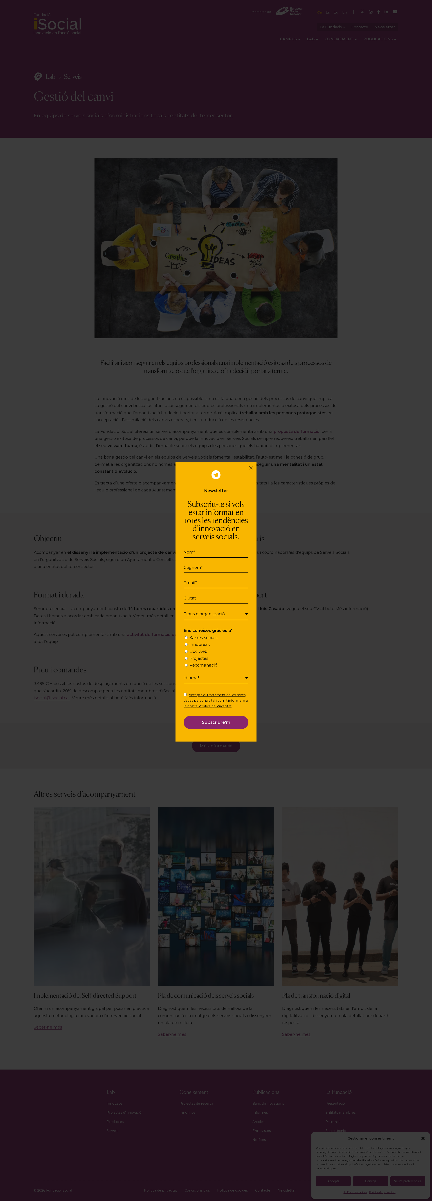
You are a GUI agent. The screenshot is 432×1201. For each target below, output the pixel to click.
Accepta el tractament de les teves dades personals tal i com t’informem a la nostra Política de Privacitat (216, 700)
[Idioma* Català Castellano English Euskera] (216, 678)
